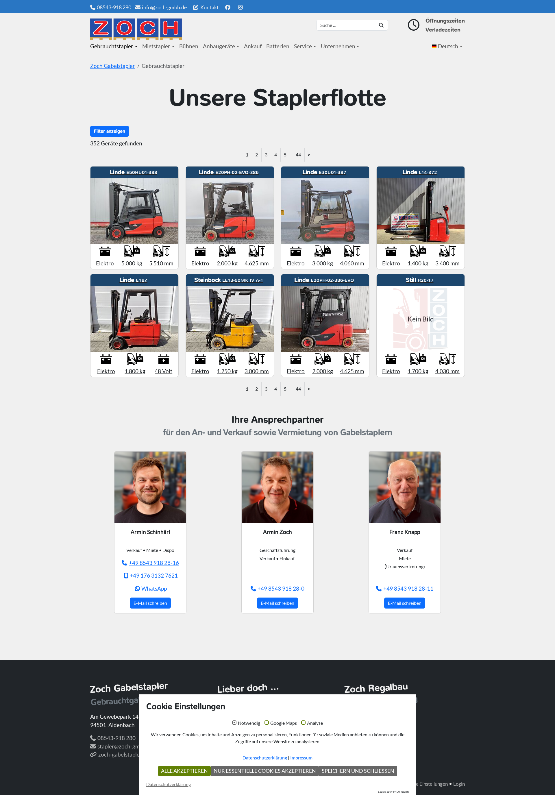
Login (459, 784)
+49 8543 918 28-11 (408, 588)
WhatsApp (154, 588)
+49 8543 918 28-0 (281, 588)
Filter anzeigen (109, 131)
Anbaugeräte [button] (219, 46)
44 (298, 154)
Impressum (301, 757)
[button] (448, 46)
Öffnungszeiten (445, 20)
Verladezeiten (443, 29)
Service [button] (303, 46)
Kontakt (209, 7)
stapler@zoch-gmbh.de (125, 746)
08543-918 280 (114, 7)
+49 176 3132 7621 (154, 575)
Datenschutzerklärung (265, 757)
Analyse (315, 723)
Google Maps (283, 723)
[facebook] (227, 7)
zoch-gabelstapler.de (123, 754)
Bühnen (188, 46)
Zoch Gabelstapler (112, 65)
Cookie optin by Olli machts (393, 791)
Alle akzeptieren (184, 771)
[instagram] (240, 7)
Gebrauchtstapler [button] (111, 46)
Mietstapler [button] (156, 46)
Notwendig (249, 723)
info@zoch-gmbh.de (164, 7)
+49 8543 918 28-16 (154, 562)
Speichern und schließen (358, 771)
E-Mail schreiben (150, 603)
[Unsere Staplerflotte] (136, 29)
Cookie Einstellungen (426, 784)
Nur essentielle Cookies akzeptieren (265, 771)
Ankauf (253, 46)
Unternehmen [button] (338, 46)
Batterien (277, 46)
